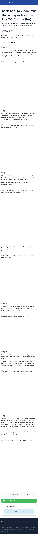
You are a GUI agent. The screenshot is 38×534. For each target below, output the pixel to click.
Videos (5, 25)
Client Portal (12, 2)
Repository (12, 25)
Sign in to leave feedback (11, 494)
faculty (6, 23)
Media (22, 23)
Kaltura (28, 23)
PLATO (12, 23)
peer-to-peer (27, 25)
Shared (19, 25)
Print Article (10, 501)
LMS (16, 23)
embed (34, 23)
